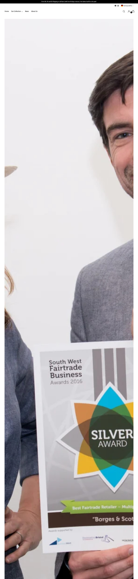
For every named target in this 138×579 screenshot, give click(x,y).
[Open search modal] (124, 11)
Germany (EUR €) (127, 5)
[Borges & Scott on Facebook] (115, 6)
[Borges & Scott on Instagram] (118, 6)
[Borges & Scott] (6, 6)
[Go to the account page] (128, 11)
